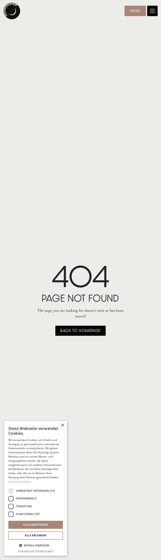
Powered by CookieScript (35, 551)
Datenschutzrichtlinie (20, 481)
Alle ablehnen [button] (35, 535)
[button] (152, 11)
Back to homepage (80, 330)
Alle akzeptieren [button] (35, 524)
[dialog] (35, 488)
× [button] (62, 425)
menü (135, 10)
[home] (11, 11)
